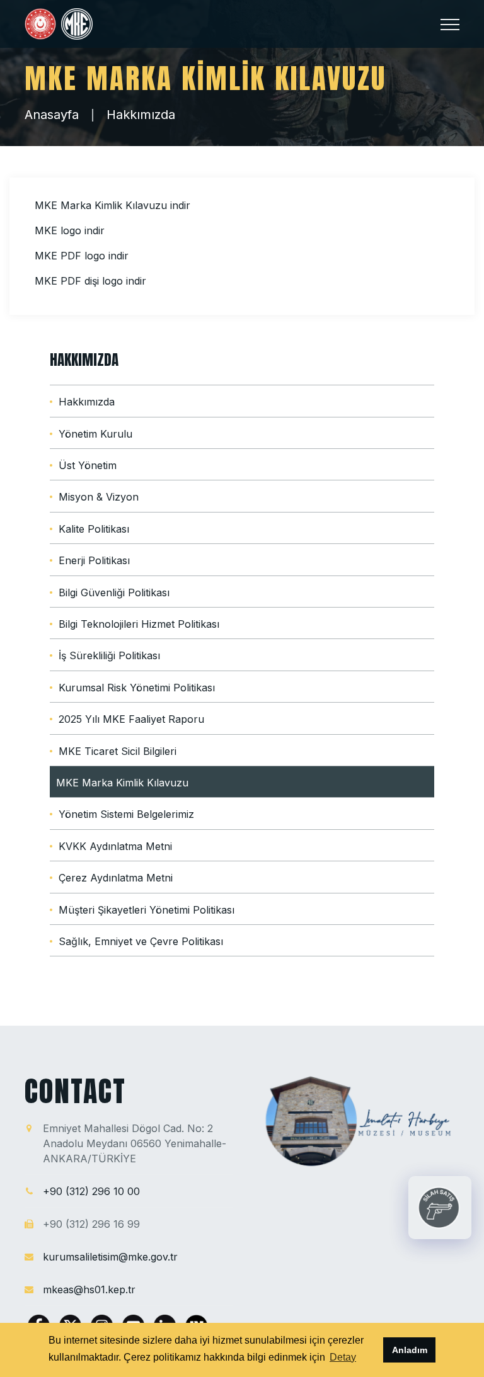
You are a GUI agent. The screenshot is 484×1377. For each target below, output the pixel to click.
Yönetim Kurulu (95, 434)
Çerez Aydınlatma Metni (116, 877)
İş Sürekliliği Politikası (109, 655)
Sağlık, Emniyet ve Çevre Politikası (141, 941)
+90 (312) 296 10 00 (91, 1191)
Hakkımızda (141, 114)
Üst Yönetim (88, 465)
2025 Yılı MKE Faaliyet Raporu (131, 719)
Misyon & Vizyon (99, 496)
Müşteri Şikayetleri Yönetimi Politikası (146, 910)
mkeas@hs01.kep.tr (89, 1289)
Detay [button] (343, 1357)
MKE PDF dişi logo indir (90, 281)
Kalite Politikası (94, 529)
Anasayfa (52, 114)
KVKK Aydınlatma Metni (115, 846)
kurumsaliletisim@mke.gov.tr (110, 1256)
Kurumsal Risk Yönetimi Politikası (137, 687)
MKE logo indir (70, 230)
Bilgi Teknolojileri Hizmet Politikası (139, 624)
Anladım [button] (409, 1350)
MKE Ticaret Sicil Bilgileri (117, 751)
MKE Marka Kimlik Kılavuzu (122, 782)
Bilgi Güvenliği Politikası (114, 592)
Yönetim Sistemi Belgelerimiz (126, 814)
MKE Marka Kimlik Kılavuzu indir (112, 205)
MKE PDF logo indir (82, 255)
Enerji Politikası (94, 560)
